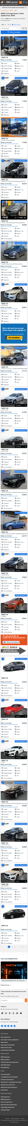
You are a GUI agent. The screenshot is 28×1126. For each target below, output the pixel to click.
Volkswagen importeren (7, 1107)
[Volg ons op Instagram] (5, 1013)
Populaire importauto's (7, 1079)
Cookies (23, 1118)
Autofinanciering (5, 1065)
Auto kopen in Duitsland (7, 1045)
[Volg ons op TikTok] (13, 1013)
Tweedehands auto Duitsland (9, 1077)
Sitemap (7, 1118)
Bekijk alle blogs (5, 985)
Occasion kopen (5, 1074)
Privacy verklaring (15, 1118)
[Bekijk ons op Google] (17, 1013)
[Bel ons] (20, 2)
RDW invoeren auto (6, 1047)
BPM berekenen (5, 1057)
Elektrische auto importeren (9, 1087)
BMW (3, 24)
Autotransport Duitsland (8, 1050)
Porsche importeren (6, 1102)
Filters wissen (16, 24)
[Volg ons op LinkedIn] (2, 1013)
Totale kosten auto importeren (9, 1062)
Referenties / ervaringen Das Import (11, 1082)
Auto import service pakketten (9, 1039)
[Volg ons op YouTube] (20, 1013)
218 (8, 24)
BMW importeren (5, 1099)
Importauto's (4, 1042)
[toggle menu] (26, 2)
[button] (2, 972)
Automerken (4, 1090)
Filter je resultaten (15, 32)
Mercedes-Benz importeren (9, 1104)
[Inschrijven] (26, 1000)
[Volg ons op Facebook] (9, 1013)
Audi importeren (5, 1097)
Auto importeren (5, 1037)
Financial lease (5, 1067)
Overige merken (5, 1110)
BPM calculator (5, 1059)
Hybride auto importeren (8, 1085)
